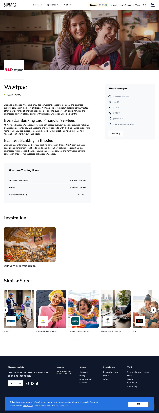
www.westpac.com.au (123, 124)
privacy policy (28, 406)
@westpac (118, 119)
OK (138, 404)
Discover (94, 5)
